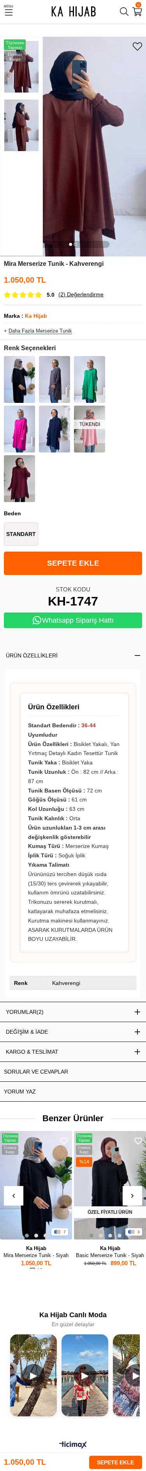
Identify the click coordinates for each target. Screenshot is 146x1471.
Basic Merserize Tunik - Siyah (110, 1255)
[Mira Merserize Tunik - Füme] (54, 379)
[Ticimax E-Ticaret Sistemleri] (73, 1445)
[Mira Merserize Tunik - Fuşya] (19, 429)
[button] (70, 244)
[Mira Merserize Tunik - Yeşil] (89, 379)
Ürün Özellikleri (32, 655)
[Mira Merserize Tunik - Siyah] (19, 379)
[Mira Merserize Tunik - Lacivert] (54, 429)
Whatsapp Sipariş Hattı (78, 620)
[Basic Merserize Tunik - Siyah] (110, 1185)
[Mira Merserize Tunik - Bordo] (19, 478)
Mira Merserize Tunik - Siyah (36, 1255)
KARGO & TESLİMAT (32, 1052)
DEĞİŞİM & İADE (27, 1032)
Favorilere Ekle (64, 1141)
